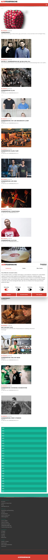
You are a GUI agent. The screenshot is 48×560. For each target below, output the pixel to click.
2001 (3, 491)
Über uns (3, 508)
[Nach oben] (24, 552)
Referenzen (3, 537)
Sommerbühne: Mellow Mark (10, 359)
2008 (3, 473)
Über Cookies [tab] (40, 268)
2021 (3, 440)
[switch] (18, 290)
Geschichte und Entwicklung (7, 510)
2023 (3, 435)
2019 (3, 445)
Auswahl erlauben (24, 294)
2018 (3, 448)
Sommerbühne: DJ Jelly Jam (9, 152)
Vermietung (3, 529)
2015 (3, 456)
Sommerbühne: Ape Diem (9, 182)
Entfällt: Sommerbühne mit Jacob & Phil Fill (24, 62)
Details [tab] (24, 268)
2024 (3, 433)
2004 (3, 483)
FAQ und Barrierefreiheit (6, 544)
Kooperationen (4, 513)
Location (3, 534)
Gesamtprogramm (5, 500)
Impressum (3, 546)
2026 (3, 428)
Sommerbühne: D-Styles (9, 241)
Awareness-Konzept (5, 524)
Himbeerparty (24, 33)
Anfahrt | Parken (5, 541)
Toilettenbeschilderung (6, 525)
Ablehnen (9, 294)
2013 (3, 461)
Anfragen (3, 531)
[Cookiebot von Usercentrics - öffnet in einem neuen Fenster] (41, 265)
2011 (3, 466)
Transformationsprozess (6, 527)
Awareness (3, 519)
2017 (3, 450)
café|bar (3, 512)
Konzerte (3, 501)
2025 (3, 430)
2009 (3, 471)
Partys (2, 504)
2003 (3, 486)
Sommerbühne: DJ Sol (9, 92)
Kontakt (3, 540)
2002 (3, 488)
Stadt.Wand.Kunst (5, 506)
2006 (3, 478)
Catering (3, 535)
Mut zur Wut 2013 (18, 328)
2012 (3, 463)
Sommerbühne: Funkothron (10, 212)
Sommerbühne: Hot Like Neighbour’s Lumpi (15, 122)
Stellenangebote (4, 516)
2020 (3, 443)
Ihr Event (3, 532)
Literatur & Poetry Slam (6, 503)
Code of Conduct (5, 522)
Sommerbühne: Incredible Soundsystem (14, 389)
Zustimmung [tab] (8, 268)
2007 (3, 476)
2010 (3, 468)
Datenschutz (4, 543)
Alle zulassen (39, 294)
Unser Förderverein (5, 515)
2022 (3, 438)
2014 (3, 458)
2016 (3, 453)
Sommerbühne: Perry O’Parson (11, 419)
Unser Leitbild (4, 520)
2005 (3, 481)
